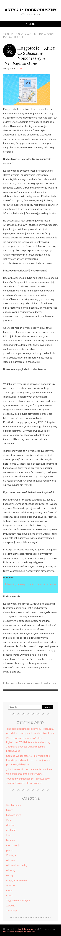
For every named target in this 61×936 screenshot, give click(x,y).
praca (9, 850)
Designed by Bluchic (25, 931)
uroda (9, 890)
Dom (9, 820)
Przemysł (11, 855)
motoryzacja (13, 845)
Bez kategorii (13, 804)
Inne (8, 835)
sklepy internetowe (16, 880)
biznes (9, 809)
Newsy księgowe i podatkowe (30, 584)
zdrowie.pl (11, 910)
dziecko (10, 825)
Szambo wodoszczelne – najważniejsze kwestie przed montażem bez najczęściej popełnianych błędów (28, 760)
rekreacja (11, 870)
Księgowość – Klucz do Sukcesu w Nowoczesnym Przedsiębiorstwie (29, 55)
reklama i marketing (16, 865)
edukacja (11, 830)
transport (11, 885)
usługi (19, 68)
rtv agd (10, 875)
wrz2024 (9, 52)
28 (10, 48)
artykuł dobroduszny (30, 10)
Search (47, 707)
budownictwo (13, 814)
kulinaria (10, 840)
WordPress (8, 931)
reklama (10, 860)
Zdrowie (10, 905)
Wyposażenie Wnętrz (18, 900)
